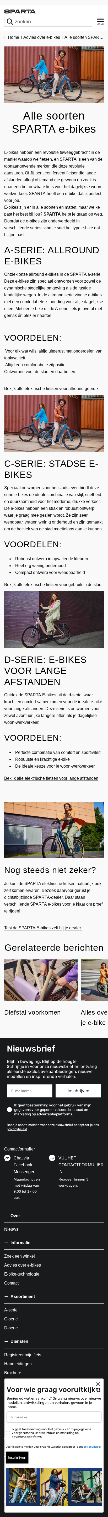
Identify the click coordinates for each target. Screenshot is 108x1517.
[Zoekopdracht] (10, 21)
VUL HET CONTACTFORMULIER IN (81, 1165)
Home (13, 37)
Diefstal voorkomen (32, 1012)
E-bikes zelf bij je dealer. (59, 928)
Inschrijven (78, 1090)
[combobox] (48, 22)
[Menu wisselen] (100, 21)
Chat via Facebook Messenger (24, 1165)
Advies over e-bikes (41, 37)
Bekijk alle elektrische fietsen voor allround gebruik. (52, 388)
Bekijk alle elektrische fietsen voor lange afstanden (51, 778)
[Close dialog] (98, 1384)
